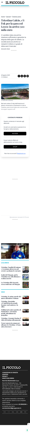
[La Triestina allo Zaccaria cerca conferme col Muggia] (25, 285)
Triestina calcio (16, 17)
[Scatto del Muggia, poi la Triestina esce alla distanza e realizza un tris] (25, 277)
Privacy (5, 376)
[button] (15, 250)
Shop (15, 147)
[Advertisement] (15, 10)
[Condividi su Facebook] (19, 76)
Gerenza (5, 374)
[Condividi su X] (24, 76)
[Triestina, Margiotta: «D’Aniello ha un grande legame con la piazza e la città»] (25, 302)
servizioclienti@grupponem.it (11, 408)
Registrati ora (21, 153)
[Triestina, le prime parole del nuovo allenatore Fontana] (25, 297)
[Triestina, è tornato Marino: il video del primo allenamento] (25, 319)
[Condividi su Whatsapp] (27, 76)
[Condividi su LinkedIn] (22, 76)
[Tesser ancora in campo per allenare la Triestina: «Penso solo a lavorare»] (25, 324)
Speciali (8, 17)
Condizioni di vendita (10, 372)
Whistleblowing (8, 378)
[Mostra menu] (2, 2)
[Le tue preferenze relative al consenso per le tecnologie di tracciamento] (27, 430)
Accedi (15, 133)
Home (3, 17)
